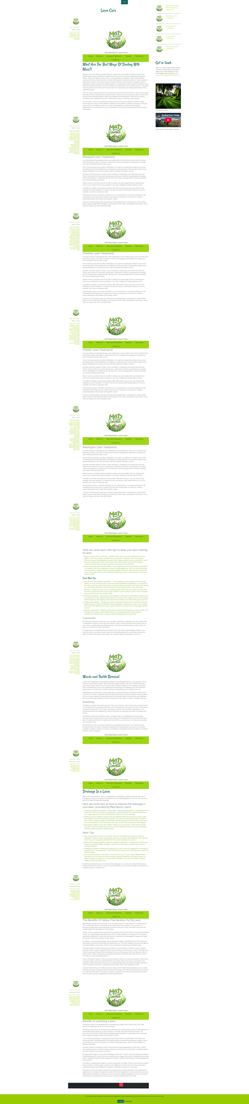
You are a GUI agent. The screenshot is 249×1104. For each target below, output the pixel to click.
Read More (128, 1101)
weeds (77, 447)
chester (77, 325)
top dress (76, 440)
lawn (78, 238)
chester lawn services (75, 327)
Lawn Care (73, 34)
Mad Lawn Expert (75, 27)
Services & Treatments (114, 56)
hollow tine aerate (75, 238)
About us (99, 56)
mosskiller (77, 39)
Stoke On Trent (77, 529)
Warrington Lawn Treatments (102, 408)
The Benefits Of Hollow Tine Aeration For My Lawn (113, 879)
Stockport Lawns (74, 151)
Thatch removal (74, 668)
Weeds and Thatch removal (74, 673)
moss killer (76, 38)
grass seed (73, 134)
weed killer (78, 249)
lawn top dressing (74, 137)
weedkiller (77, 153)
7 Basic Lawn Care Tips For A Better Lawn (112, 505)
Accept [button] (121, 1101)
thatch (70, 152)
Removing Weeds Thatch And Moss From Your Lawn (114, 646)
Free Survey (139, 56)
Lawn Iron (76, 429)
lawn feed (76, 135)
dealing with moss (74, 33)
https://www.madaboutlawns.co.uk (168, 75)
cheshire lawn (75, 230)
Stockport (76, 145)
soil (72, 145)
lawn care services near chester (74, 334)
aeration (72, 133)
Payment (128, 56)
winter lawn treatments (76, 449)
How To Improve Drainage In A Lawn (108, 752)
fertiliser (77, 133)
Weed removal (77, 670)
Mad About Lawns (74, 36)
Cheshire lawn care (73, 232)
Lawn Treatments (75, 35)
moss (77, 37)
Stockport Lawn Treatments (101, 118)
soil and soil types (75, 248)
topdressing (76, 152)
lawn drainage (75, 767)
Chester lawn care (74, 326)
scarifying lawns (74, 144)
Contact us (116, 60)
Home (91, 56)
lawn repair (73, 136)
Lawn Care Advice (74, 32)
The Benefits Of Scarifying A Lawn (106, 983)
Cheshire (76, 229)
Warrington (76, 443)
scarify (71, 1004)
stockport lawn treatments (75, 149)
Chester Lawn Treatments (100, 311)
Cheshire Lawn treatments (100, 215)
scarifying (76, 143)
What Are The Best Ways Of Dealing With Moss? (111, 23)
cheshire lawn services (75, 233)
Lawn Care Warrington (75, 427)
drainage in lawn (74, 765)
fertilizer (70, 423)
